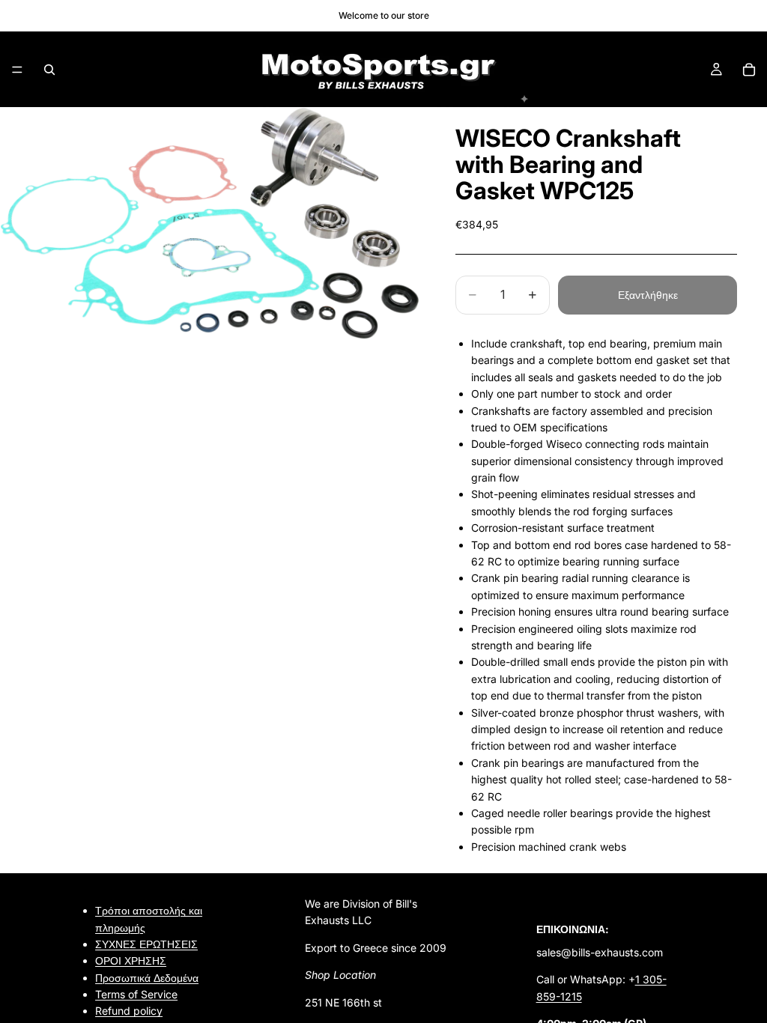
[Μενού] (17, 69)
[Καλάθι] (749, 69)
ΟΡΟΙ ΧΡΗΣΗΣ (130, 960)
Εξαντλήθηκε (648, 294)
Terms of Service (136, 994)
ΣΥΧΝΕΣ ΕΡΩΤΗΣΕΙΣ (146, 944)
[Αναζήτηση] (49, 69)
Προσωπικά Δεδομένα (146, 977)
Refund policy (129, 1011)
